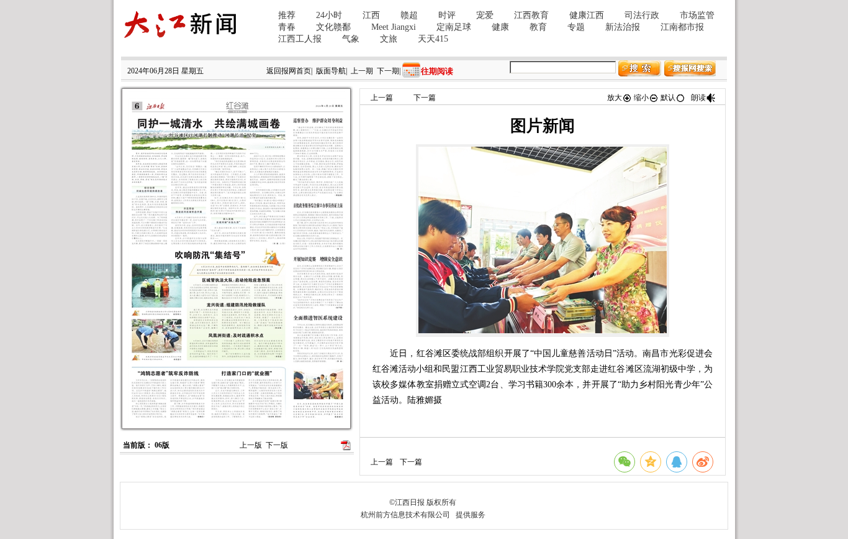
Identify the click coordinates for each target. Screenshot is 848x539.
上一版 (251, 445)
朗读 (698, 97)
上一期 (362, 71)
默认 (668, 97)
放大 (614, 97)
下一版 (277, 445)
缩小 (641, 97)
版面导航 (331, 71)
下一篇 (424, 97)
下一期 (388, 71)
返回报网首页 (288, 71)
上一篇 (382, 97)
